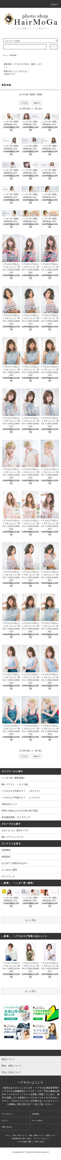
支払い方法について (20, 1135)
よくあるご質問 (9, 870)
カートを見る (37, 1120)
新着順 (39, 94)
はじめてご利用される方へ (15, 863)
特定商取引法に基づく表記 (21, 1138)
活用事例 (6, 850)
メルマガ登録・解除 (24, 1141)
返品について (50, 1135)
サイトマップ (8, 876)
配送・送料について (36, 1135)
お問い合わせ (7, 1127)
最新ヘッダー (36, 64)
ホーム (5, 55)
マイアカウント (8, 1114)
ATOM (41, 1141)
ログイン (5, 1120)
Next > (37, 103)
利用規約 (6, 856)
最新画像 (13, 55)
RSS (36, 1141)
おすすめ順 (23, 94)
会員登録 (35, 1114)
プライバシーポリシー (41, 1138)
